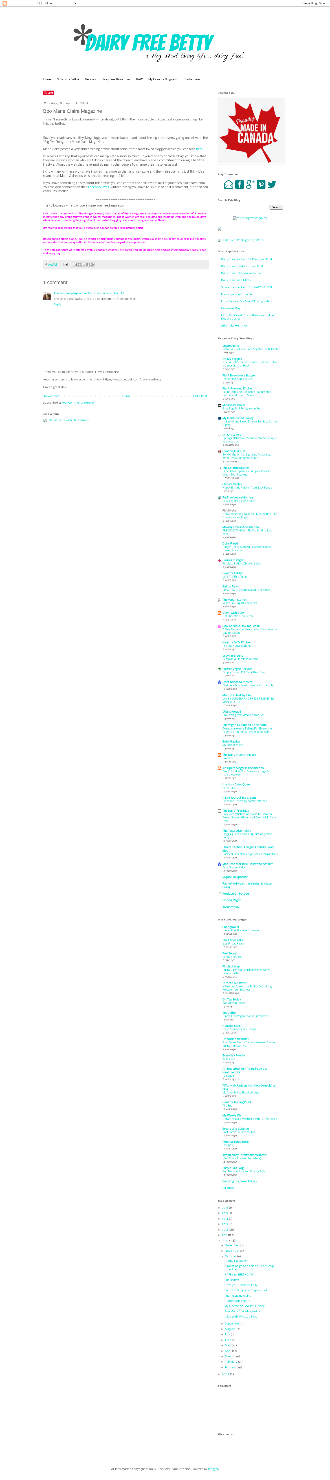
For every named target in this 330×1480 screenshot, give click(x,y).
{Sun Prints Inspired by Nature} (241, 1158)
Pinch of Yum (231, 966)
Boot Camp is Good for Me (238, 1132)
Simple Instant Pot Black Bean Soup (244, 672)
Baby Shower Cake (233, 867)
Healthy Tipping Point (236, 1102)
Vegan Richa (230, 345)
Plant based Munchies (237, 682)
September (232, 1323)
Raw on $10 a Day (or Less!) (241, 626)
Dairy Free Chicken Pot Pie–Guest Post (246, 259)
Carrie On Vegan (233, 560)
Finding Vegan (231, 900)
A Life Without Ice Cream (239, 797)
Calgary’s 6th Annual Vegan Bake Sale (245, 732)
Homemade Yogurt (237, 1301)
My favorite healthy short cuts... (241, 1092)
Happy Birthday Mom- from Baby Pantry (247, 487)
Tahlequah (228, 1075)
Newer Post (51, 396)
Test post (227, 1145)
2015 (225, 1213)
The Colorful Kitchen (236, 468)
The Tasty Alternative (236, 830)
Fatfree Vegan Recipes (237, 669)
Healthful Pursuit (233, 451)
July (228, 1334)
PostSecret (229, 953)
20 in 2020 (228, 1059)
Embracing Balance (235, 1128)
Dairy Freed (230, 543)
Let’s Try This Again (234, 576)
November (232, 1250)
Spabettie (228, 1012)
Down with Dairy (233, 612)
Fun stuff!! (231, 1280)
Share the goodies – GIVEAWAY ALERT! (247, 287)
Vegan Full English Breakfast (239, 603)
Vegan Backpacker (235, 877)
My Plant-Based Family (238, 418)
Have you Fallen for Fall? (240, 1285)
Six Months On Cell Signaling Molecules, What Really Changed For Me (246, 456)
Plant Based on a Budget (239, 375)
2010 (225, 1240)
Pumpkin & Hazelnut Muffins (240, 659)
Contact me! (192, 79)
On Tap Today (231, 999)
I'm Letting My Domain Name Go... (243, 715)
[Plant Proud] (231, 711)
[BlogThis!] (79, 264)
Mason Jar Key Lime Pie (236, 294)
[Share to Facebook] (88, 264)
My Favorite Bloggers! (163, 79)
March (229, 1356)
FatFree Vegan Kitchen (237, 497)
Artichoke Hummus (234, 325)
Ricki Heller (229, 510)
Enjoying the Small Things (239, 1181)
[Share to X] (83, 264)
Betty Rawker (231, 741)
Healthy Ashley (232, 573)
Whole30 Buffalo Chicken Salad (241, 563)
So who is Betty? (68, 79)
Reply (57, 304)
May (228, 1345)
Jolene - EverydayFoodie (70, 293)
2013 (225, 1224)
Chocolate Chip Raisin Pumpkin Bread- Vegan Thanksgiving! (246, 473)
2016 (225, 1207)
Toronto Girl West (234, 983)
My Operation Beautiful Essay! (245, 1306)
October (231, 1256)
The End (227, 1105)
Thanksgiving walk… (237, 1295)
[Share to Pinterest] (92, 264)
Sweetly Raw (230, 906)
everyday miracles (233, 1003)
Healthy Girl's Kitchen (236, 642)
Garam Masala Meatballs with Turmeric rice (249, 1119)
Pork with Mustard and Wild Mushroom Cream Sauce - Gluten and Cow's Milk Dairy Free (249, 817)
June (228, 1340)
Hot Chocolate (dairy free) (238, 616)
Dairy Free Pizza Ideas (236, 280)
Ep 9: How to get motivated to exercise (246, 590)
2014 (225, 1218)
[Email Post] (65, 264)
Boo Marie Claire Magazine (242, 1311)
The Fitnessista (232, 940)
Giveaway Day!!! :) (233, 308)
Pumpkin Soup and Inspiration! (245, 1290)
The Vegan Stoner (234, 599)
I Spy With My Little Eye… (240, 1316)
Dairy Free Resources (116, 79)
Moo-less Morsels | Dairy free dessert (247, 864)
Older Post (200, 396)
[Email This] (75, 264)
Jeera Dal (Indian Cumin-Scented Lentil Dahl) (250, 349)
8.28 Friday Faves (233, 943)
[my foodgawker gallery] (250, 218)
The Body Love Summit (236, 645)
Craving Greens (232, 655)
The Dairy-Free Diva (235, 810)
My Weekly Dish (232, 1115)
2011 (225, 1235)
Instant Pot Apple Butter (237, 379)
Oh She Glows (231, 434)
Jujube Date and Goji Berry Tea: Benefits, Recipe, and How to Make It (247, 394)
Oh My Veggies (232, 359)
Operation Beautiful (235, 1039)
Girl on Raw (230, 586)
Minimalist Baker (233, 405)
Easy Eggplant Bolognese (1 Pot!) (242, 408)
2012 (225, 1229)
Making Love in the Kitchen (240, 527)
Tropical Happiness (235, 1141)
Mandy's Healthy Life (236, 695)
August (230, 1329)
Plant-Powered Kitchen (237, 388)
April (228, 1351)
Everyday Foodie (233, 1055)
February (231, 1361)
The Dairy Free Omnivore (239, 754)
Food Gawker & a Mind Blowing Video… (247, 301)
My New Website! (233, 745)
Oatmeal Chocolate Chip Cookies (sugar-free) (250, 854)
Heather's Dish (232, 1025)
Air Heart (228, 1188)
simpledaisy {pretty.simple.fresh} (244, 1155)
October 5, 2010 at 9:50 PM (106, 293)
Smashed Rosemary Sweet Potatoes (244, 801)
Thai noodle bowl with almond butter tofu (248, 685)
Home (47, 79)
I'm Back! (228, 758)
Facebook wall (98, 187)
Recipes (90, 79)
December (232, 1245)
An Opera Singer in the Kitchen (243, 768)
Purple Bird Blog (233, 1168)
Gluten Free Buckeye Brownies (240, 930)
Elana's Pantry (232, 484)
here (199, 149)
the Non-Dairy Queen (236, 784)
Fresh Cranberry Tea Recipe (239, 1029)
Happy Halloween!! (237, 1261)
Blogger (213, 1469)
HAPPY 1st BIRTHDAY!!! (239, 1274)
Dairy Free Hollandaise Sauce (241, 273)
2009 (226, 1374)
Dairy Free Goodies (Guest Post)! (243, 266)
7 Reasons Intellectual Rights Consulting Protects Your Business (247, 988)
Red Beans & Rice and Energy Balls (243, 1171)
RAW (139, 79)
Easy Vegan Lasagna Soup (238, 501)
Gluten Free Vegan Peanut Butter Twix (245, 1016)
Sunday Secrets (232, 957)
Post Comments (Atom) (78, 402)
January (230, 1367)
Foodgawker (230, 927)
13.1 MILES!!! (230, 788)
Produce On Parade (235, 893)
